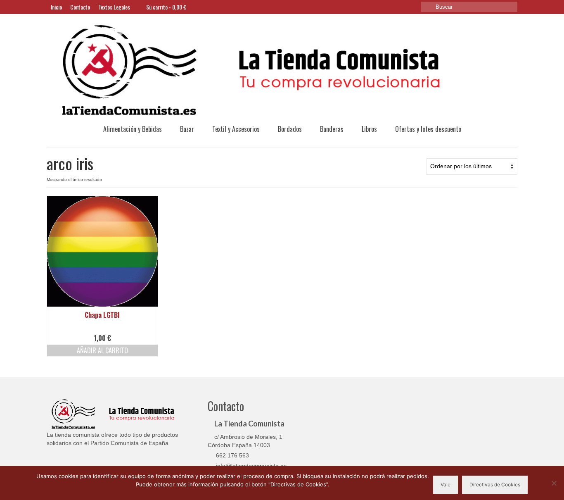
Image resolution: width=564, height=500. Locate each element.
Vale (445, 484)
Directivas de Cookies (494, 484)
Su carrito (166, 6)
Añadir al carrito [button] (102, 350)
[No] (554, 483)
